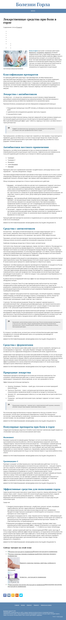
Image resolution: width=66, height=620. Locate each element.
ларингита (48, 52)
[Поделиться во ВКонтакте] (9, 595)
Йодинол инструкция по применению (45, 552)
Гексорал (11, 166)
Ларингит (29, 605)
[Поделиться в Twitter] (21, 595)
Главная (17, 605)
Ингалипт (15, 164)
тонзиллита (40, 52)
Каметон (10, 198)
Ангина (23, 605)
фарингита (32, 52)
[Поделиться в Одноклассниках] (13, 595)
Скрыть (19, 27)
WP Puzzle (60, 616)
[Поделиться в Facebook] (5, 595)
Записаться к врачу (46, 605)
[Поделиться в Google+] (17, 595)
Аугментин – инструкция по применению (33, 577)
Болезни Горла (33, 4)
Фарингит (36, 605)
